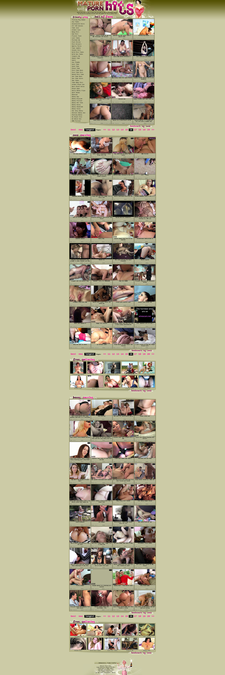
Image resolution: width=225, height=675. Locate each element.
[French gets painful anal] (123, 301)
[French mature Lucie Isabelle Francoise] (100, 55)
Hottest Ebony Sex (78, 113)
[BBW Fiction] (144, 152)
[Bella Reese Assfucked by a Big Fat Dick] (80, 542)
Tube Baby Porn (77, 82)
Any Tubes (75, 22)
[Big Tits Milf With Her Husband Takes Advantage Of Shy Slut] (80, 563)
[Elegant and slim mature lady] (80, 280)
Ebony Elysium (77, 99)
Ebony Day (75, 96)
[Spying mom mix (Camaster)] (123, 216)
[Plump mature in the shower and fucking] (123, 343)
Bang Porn (75, 32)
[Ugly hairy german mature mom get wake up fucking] (144, 605)
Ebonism (74, 94)
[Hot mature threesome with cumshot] (101, 478)
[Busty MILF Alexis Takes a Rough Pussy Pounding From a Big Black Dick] (80, 457)
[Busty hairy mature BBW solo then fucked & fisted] (123, 605)
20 (148, 130)
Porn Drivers (76, 44)
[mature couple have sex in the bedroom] (123, 237)
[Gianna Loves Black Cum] (144, 301)
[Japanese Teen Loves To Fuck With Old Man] (101, 457)
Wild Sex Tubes (77, 54)
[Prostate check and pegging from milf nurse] (80, 605)
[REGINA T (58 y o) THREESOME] (101, 280)
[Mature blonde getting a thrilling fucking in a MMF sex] (144, 216)
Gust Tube (75, 64)
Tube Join (75, 28)
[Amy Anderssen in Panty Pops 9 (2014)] (123, 152)
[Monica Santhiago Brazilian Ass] (123, 195)
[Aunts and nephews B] (80, 322)
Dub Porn (75, 34)
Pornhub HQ (76, 40)
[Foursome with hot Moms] (144, 457)
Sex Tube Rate (77, 76)
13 (117, 130)
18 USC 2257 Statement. (103, 672)
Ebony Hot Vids (77, 103)
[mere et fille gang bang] (80, 216)
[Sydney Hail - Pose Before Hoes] (123, 584)
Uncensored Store (78, 24)
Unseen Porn (76, 50)
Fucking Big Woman (78, 20)
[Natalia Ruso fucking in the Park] (123, 174)
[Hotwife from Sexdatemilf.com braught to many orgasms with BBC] (80, 258)
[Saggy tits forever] (101, 322)
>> (153, 130)
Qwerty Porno (76, 46)
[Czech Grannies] (80, 521)
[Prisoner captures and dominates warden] (144, 280)
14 (122, 130)
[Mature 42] (101, 258)
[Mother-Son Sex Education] (80, 174)
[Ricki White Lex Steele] (100, 119)
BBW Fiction (76, 121)
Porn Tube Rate (77, 70)
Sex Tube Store (77, 78)
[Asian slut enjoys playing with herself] (144, 436)
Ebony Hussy (76, 105)
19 (144, 130)
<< (104, 130)
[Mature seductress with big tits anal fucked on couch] (123, 563)
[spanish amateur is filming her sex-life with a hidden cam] (143, 119)
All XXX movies (77, 26)
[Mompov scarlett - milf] (100, 76)
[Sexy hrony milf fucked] (123, 499)
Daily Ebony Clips (78, 90)
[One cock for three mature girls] (123, 415)
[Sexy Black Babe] (144, 584)
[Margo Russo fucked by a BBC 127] (144, 478)
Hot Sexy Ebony (77, 111)
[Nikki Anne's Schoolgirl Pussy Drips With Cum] (101, 152)
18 (139, 130)
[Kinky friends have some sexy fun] (143, 98)
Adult (74, 60)
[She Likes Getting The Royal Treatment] (123, 258)
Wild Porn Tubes (78, 52)
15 (126, 130)
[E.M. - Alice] (144, 174)
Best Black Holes (78, 86)
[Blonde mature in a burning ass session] (101, 584)
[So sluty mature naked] (80, 152)
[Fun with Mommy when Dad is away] (123, 542)
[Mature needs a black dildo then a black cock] (101, 499)
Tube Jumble (76, 48)
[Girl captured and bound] (143, 55)
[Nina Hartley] (101, 415)
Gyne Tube (75, 66)
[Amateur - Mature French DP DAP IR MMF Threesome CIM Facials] (100, 34)
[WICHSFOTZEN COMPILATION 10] (144, 237)
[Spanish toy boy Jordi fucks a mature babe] (122, 34)
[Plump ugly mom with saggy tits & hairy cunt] (101, 195)
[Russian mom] (122, 98)
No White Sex (76, 119)
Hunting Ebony (77, 115)
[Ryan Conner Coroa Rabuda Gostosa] (80, 436)
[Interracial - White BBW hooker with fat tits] (123, 521)
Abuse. (114, 672)
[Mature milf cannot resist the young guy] (101, 301)
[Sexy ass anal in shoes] (80, 343)
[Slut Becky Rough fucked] (144, 499)
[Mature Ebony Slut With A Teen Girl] (100, 98)
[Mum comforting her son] (144, 521)
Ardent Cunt (76, 30)
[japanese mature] (80, 237)
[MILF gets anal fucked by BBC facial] (144, 563)
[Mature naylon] (144, 258)
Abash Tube (76, 58)
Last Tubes (76, 38)
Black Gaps (76, 88)
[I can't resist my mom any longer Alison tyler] (144, 343)
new (81, 130)
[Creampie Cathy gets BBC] (80, 301)
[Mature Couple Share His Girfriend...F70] (101, 605)
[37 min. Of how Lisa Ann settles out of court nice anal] (101, 563)
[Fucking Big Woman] (143, 34)
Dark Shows (76, 92)
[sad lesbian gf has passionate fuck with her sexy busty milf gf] (101, 436)
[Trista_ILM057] (80, 584)
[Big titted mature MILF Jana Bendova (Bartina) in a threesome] (80, 415)
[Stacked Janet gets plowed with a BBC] (123, 436)
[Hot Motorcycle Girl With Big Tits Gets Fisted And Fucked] (123, 478)
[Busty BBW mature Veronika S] (122, 55)
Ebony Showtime (77, 107)
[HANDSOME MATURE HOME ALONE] (80, 195)
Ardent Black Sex (78, 84)
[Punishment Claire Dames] (144, 542)
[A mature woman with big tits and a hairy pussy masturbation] (123, 322)
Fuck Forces (76, 42)
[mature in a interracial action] (122, 119)
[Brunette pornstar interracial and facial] (101, 216)
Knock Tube (76, 68)
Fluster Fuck (76, 36)
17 (135, 130)
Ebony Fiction (77, 101)
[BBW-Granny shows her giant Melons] (122, 76)
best (73, 130)
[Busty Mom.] (101, 237)
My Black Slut (77, 117)
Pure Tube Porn (77, 72)
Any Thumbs (76, 62)
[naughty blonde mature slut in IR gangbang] (143, 76)
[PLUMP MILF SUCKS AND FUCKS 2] (123, 457)
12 (113, 130)
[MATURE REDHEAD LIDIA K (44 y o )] (144, 195)
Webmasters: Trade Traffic (108, 663)
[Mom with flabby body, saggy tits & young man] (101, 542)
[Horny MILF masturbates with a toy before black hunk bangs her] (80, 499)
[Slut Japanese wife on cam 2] (144, 322)
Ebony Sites (76, 109)
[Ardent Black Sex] (144, 415)
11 (109, 130)
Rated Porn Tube (78, 74)
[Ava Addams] (101, 521)
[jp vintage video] (101, 343)
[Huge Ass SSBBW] (123, 280)
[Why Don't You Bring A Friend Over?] (80, 478)
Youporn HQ (76, 56)
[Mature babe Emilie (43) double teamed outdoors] (101, 174)
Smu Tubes (75, 80)
